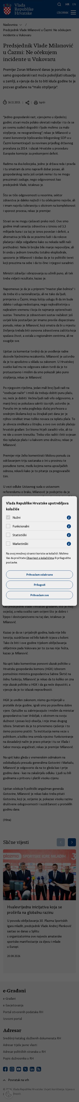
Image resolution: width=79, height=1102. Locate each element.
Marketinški (20, 544)
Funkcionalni (21, 526)
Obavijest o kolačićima (40, 558)
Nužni (16, 517)
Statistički (20, 535)
